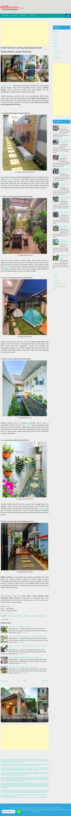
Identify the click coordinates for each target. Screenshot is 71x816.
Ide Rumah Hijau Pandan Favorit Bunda (19, 627)
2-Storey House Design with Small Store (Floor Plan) (63, 241)
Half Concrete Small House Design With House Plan (64, 184)
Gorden (55, 54)
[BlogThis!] (4, 619)
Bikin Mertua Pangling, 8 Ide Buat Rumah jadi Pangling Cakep (25, 657)
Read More (24, 632)
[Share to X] (5, 619)
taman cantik (10, 179)
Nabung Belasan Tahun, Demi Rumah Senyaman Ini (22, 667)
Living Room (5, 15)
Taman (11, 613)
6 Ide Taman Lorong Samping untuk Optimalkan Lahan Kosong (21, 49)
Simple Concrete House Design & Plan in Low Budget (64, 141)
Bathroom (23, 15)
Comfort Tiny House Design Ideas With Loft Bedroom (64, 198)
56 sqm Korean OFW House (18, 717)
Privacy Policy (56, 281)
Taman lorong (42, 508)
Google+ (28, 616)
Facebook (13, 616)
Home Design (56, 31)
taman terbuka (26, 425)
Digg (43, 616)
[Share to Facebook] (7, 619)
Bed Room (14, 15)
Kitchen (32, 15)
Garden (55, 49)
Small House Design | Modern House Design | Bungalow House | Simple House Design (42, 809)
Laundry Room (56, 52)
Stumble (36, 616)
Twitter (21, 616)
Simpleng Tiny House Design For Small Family (64, 257)
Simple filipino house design (60, 283)
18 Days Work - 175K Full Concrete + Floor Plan (64, 170)
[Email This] (2, 619)
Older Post (45, 681)
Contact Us (56, 278)
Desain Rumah (5, 613)
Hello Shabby (57, 808)
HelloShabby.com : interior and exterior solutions (33, 808)
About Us (55, 275)
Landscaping (56, 57)
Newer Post (4, 681)
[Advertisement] (25, 33)
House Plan (56, 34)
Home (25, 681)
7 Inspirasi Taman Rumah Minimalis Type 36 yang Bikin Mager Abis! (27, 636)
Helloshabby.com (6, 85)
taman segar (7, 267)
